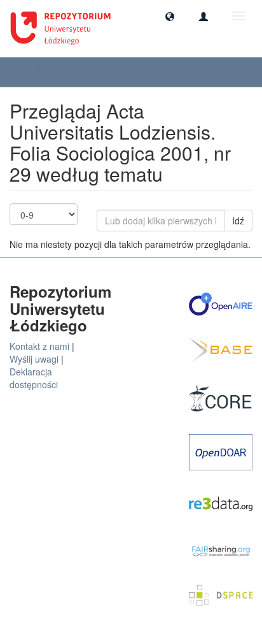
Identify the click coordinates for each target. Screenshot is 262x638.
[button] (169, 16)
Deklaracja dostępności (34, 378)
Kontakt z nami (39, 346)
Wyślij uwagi (34, 358)
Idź (238, 220)
